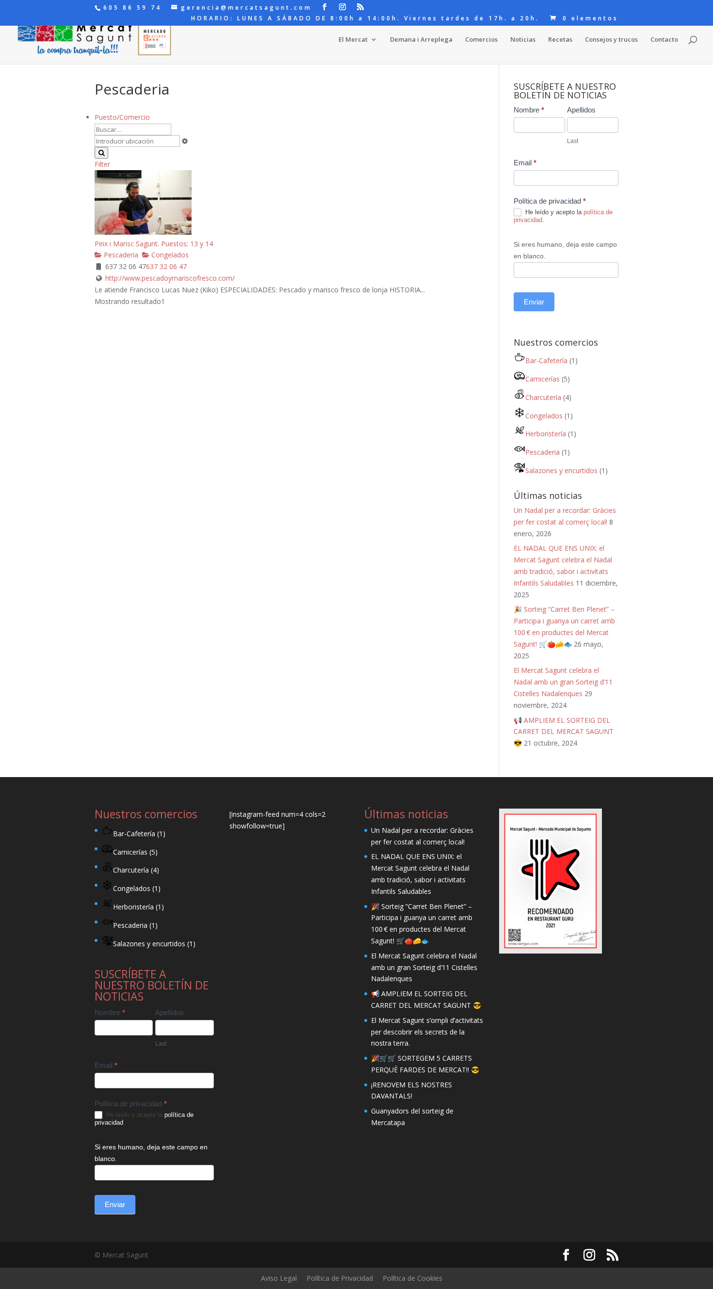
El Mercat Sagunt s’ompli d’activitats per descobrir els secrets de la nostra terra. (427, 1032)
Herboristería (545, 433)
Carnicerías (542, 378)
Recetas (560, 40)
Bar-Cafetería (546, 360)
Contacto (664, 40)
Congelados (169, 254)
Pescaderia (120, 254)
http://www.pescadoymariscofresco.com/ (170, 278)
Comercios (481, 40)
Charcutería (543, 397)
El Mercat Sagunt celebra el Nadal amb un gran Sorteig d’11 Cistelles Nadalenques (563, 682)
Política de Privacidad (340, 1278)
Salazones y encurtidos (561, 470)
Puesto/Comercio (122, 117)
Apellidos (581, 110)
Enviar (534, 302)
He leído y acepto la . (563, 216)
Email (525, 163)
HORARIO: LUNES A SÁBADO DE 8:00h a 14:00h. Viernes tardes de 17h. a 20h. (365, 19)
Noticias (522, 40)
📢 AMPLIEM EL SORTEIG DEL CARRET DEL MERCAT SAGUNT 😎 (564, 732)
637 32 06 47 (166, 266)
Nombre (529, 110)
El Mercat (353, 40)
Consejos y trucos (611, 40)
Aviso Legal (279, 1278)
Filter (102, 164)
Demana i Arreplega (421, 40)
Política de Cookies (412, 1278)
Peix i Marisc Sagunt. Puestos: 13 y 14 (154, 243)
